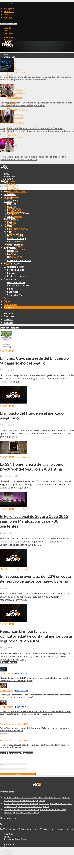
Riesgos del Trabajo (17, 72)
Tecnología (13, 219)
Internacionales (12, 231)
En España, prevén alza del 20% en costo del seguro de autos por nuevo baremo (35, 579)
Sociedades (13, 241)
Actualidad (9, 57)
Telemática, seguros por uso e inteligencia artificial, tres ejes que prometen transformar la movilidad (33, 158)
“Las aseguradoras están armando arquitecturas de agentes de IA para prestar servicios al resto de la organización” (36, 104)
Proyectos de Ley (16, 92)
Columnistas (10, 304)
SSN (9, 229)
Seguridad (12, 135)
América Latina (15, 115)
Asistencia (12, 181)
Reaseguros (13, 189)
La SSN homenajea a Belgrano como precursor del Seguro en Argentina (32, 466)
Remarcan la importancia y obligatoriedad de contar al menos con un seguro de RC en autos (36, 636)
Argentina (8, 37)
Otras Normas (14, 97)
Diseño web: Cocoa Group (15, 839)
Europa (11, 273)
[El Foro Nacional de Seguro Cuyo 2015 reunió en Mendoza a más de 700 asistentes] (13, 505)
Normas (8, 82)
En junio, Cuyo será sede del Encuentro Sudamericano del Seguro (34, 360)
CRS (5, 30)
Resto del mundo (16, 122)
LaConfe (7, 28)
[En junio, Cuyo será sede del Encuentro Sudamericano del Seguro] (6, 347)
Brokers (11, 184)
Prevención (9, 125)
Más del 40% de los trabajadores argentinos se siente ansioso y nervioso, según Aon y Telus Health (35, 811)
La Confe (12, 254)
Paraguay (8, 40)
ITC (8, 107)
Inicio (6, 54)
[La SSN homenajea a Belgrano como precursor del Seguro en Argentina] (13, 453)
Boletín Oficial (15, 90)
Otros (10, 222)
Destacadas (23, 456)
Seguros (11, 206)
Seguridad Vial (14, 137)
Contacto (8, 3)
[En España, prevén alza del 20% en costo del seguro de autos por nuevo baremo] (13, 565)
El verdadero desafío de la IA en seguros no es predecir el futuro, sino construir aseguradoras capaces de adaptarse (35, 78)
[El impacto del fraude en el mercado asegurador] (13, 402)
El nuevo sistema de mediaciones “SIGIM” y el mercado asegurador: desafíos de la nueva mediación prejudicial (37, 799)
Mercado (8, 197)
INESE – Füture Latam (18, 110)
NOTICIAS (12, 251)
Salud (10, 75)
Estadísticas (10, 307)
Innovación (21, 673)
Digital (7, 301)
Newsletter (9, 33)
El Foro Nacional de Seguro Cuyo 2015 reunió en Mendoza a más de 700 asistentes (34, 521)
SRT (9, 232)
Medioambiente (16, 282)
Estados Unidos (15, 117)
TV (5, 259)
